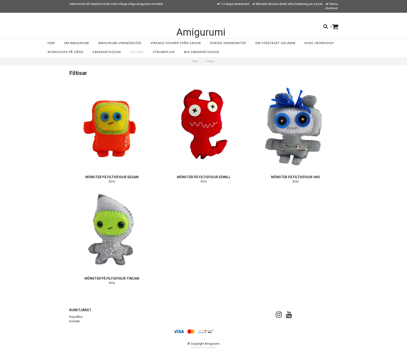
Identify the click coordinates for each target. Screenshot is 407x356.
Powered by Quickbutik (203, 347)
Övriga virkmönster (228, 43)
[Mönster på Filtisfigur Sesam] (111, 128)
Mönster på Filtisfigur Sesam (111, 177)
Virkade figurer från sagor (176, 43)
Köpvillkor (76, 317)
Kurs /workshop (319, 43)
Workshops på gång (65, 52)
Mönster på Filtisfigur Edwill (204, 177)
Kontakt (74, 321)
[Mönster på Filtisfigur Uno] (295, 128)
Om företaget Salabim (275, 43)
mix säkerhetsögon (201, 52)
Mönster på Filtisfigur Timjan (112, 278)
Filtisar (137, 52)
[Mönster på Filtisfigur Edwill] (203, 128)
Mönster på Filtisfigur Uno (295, 177)
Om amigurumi (76, 43)
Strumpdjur (164, 52)
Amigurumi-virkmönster (119, 43)
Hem (51, 43)
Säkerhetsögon (107, 52)
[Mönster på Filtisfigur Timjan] (111, 229)
